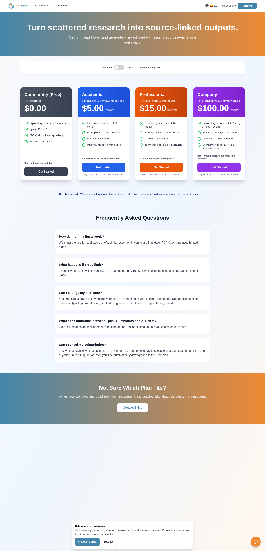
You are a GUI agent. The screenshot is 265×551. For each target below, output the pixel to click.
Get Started (46, 171)
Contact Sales (132, 407)
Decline (108, 541)
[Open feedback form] (256, 542)
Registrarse (247, 5)
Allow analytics (87, 541)
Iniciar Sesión (228, 5)
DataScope (41, 5)
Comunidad (61, 5)
